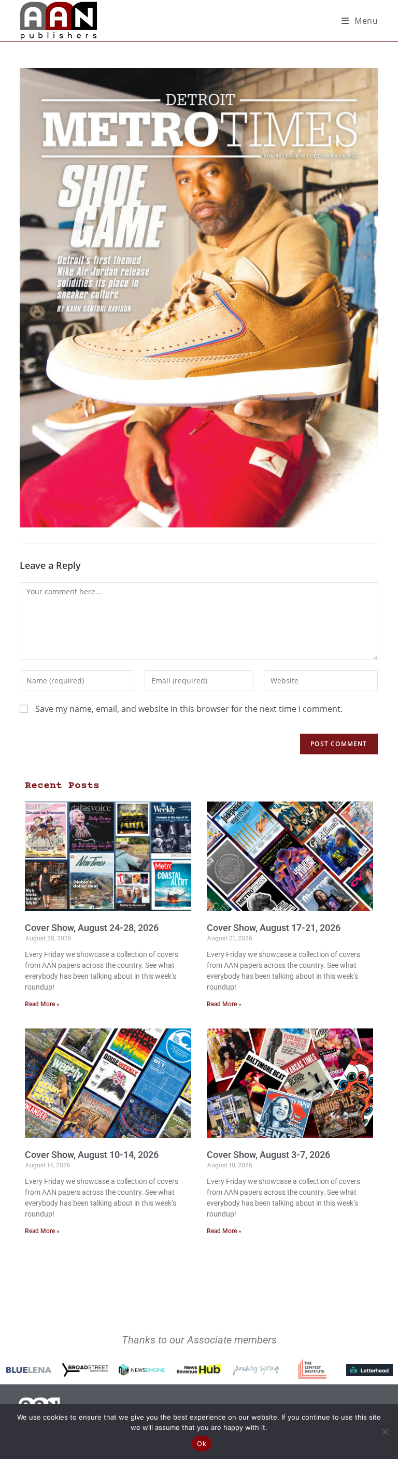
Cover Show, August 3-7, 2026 (268, 1154)
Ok (201, 1443)
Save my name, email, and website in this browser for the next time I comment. (189, 708)
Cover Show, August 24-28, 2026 (92, 927)
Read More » (42, 1004)
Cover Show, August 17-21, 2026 (273, 927)
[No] (385, 1431)
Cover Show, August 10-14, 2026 (92, 1154)
